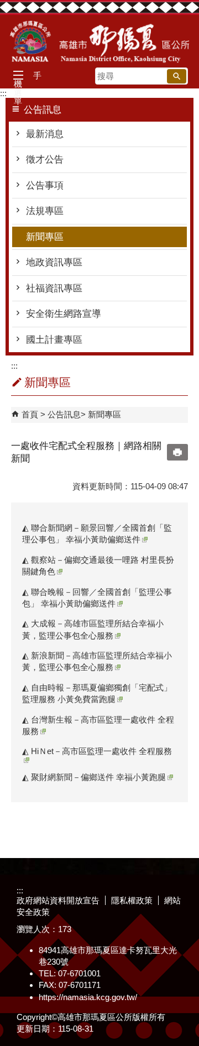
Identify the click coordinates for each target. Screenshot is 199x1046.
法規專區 (45, 211)
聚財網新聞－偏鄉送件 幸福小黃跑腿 (98, 777)
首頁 (30, 414)
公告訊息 (64, 414)
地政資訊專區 (54, 262)
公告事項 (45, 185)
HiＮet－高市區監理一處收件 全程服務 (100, 751)
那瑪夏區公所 (99, 41)
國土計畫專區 (54, 339)
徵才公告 (45, 159)
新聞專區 (45, 237)
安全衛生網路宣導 (63, 313)
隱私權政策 (132, 900)
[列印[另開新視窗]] (177, 452)
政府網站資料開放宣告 (58, 900)
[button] (176, 76)
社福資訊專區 (54, 288)
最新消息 (45, 134)
